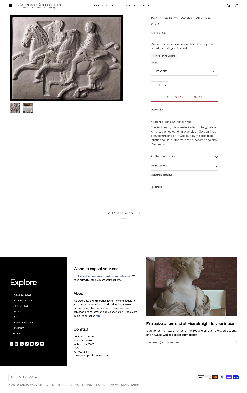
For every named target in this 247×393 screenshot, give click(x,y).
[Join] (234, 342)
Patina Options (159, 165)
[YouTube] (32, 344)
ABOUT (17, 311)
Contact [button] (81, 329)
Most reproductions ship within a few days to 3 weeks (102, 276)
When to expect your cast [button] (97, 269)
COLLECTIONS (21, 295)
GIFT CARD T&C (47, 385)
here (98, 316)
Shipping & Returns (161, 175)
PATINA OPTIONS (23, 322)
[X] (22, 344)
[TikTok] (27, 344)
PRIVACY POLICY (92, 385)
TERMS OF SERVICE (69, 385)
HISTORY (18, 328)
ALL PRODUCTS (22, 300)
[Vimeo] (42, 344)
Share (158, 187)
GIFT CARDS (20, 306)
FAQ (15, 317)
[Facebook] (11, 344)
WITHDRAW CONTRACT (128, 385)
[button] (100, 5)
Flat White (160, 71)
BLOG (16, 333)
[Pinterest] (37, 344)
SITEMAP (108, 385)
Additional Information (163, 156)
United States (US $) (22, 377)
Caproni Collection (21, 385)
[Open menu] (10, 5)
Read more (158, 144)
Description (157, 109)
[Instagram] (16, 344)
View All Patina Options (164, 56)
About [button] (79, 293)
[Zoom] (67, 58)
